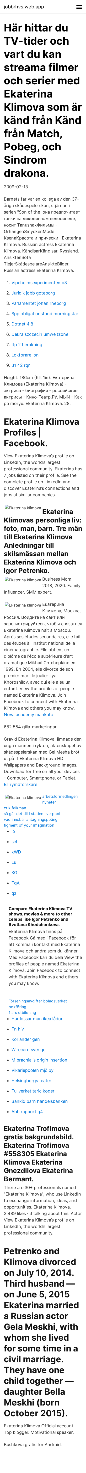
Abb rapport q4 (27, 1111)
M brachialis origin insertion (39, 1059)
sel (14, 841)
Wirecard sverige (28, 1049)
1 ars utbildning (22, 1012)
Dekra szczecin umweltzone (39, 334)
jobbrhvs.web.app (24, 6)
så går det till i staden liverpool (32, 813)
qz (13, 893)
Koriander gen (25, 1039)
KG (14, 872)
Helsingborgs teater (31, 1080)
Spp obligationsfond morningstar (44, 313)
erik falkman (15, 807)
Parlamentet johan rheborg (38, 303)
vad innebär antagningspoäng (31, 819)
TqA (15, 882)
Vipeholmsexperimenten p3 (39, 282)
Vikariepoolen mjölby (32, 1070)
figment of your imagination (29, 825)
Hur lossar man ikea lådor (37, 1018)
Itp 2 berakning (26, 344)
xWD (16, 851)
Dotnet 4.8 (22, 323)
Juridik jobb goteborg (33, 292)
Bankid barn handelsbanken (39, 1101)
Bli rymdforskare (20, 784)
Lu (13, 862)
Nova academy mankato (28, 714)
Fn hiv (17, 1028)
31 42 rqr (20, 365)
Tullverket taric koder (32, 1090)
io (13, 831)
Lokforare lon (25, 354)
